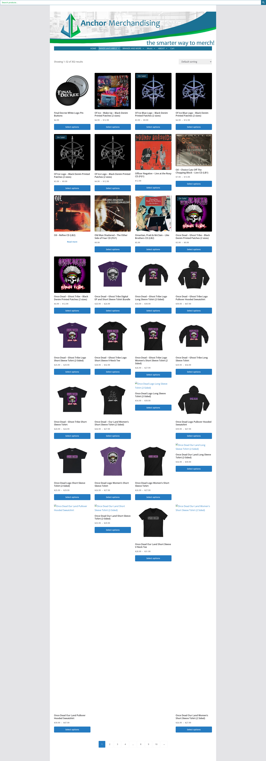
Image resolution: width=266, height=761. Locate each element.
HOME (93, 48)
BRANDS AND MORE (132, 48)
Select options (72, 127)
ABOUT (161, 48)
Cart (172, 48)
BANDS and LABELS (108, 48)
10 (156, 744)
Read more (72, 241)
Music (150, 48)
